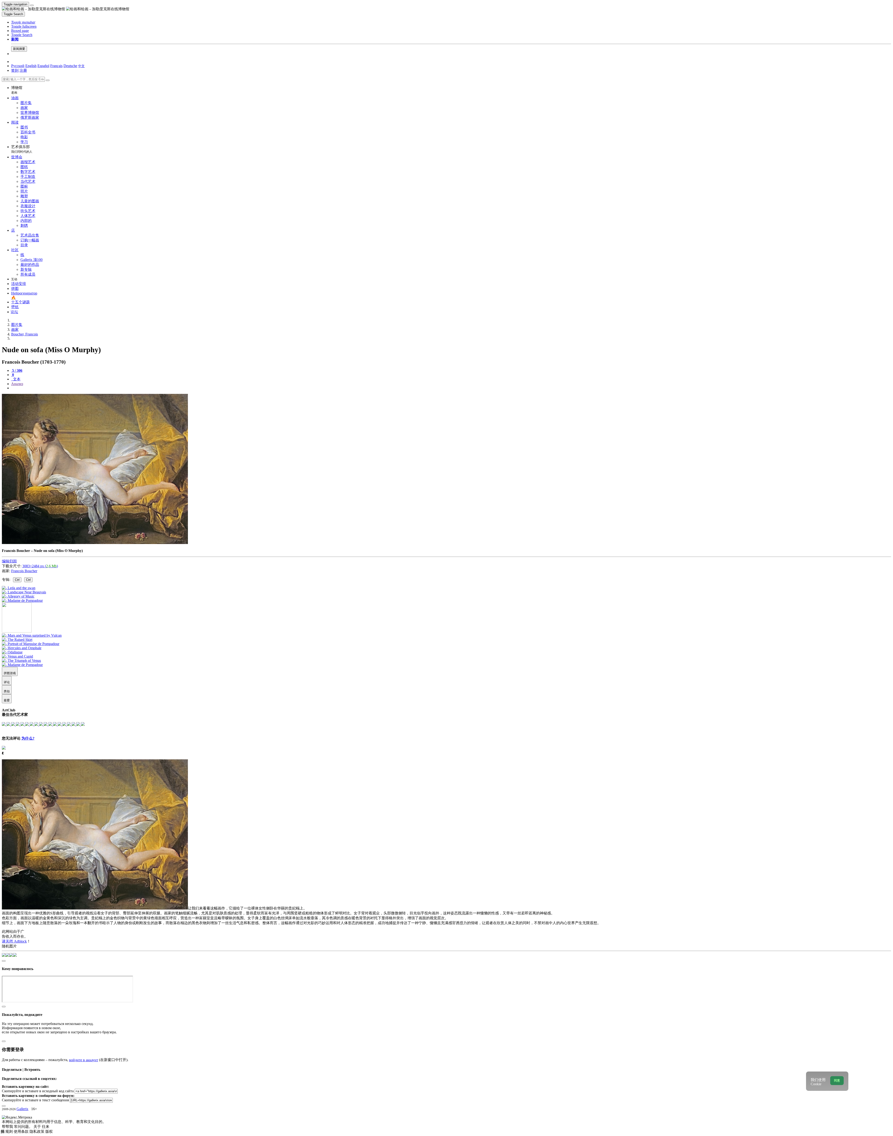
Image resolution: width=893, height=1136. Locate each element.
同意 (837, 1080)
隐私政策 (37, 1131)
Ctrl (17, 580)
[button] (23, 22)
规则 (9, 1131)
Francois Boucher (24, 571)
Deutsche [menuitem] (70, 66)
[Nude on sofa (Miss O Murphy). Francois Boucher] (95, 543)
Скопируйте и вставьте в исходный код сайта (38, 1091)
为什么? (27, 738)
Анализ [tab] (17, 384)
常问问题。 (23, 1127)
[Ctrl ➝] (32, 635)
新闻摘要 (19, 49)
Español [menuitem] (43, 66)
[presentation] (451, 388)
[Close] (48, 80)
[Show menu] (32, 5)
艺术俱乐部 (21, 149)
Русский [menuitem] (17, 66)
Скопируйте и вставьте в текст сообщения (35, 1100)
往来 (45, 1127)
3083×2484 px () (40, 566)
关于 (37, 1127)
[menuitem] (81, 66)
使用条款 (22, 1131)
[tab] (16, 370)
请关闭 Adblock (14, 941)
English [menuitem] (31, 66)
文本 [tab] (16, 379)
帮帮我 (8, 1127)
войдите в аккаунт (83, 1060)
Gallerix (22, 1109)
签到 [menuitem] (15, 70)
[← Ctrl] (22, 600)
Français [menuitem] (56, 66)
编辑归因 (9, 561)
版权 (49, 1131)
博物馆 (16, 90)
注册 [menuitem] (23, 70)
